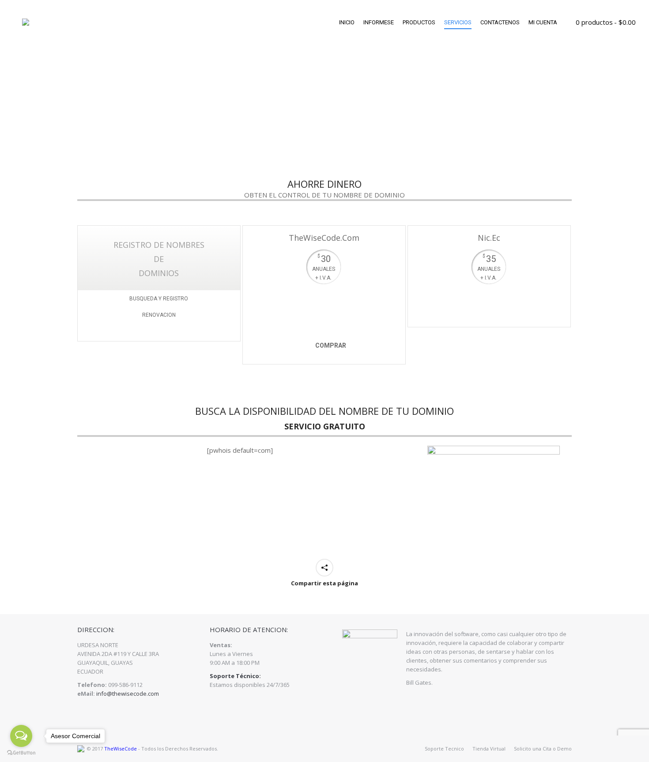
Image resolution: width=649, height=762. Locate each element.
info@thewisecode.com (127, 694)
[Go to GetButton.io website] (21, 753)
